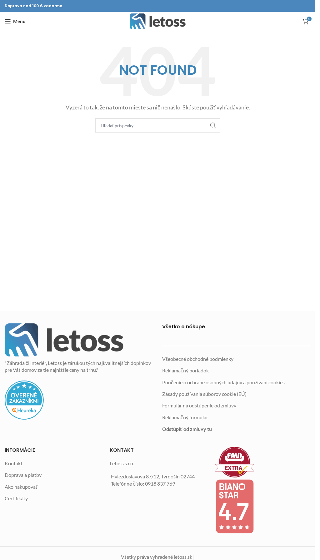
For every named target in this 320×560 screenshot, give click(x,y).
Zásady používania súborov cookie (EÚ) (204, 394)
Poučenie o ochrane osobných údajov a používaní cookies (223, 382)
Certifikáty (16, 498)
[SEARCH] (213, 125)
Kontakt (13, 463)
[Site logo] (157, 21)
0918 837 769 (160, 484)
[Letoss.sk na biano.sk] (263, 506)
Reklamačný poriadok (185, 370)
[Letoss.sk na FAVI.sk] (263, 462)
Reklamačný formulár (185, 417)
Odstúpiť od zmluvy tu (187, 429)
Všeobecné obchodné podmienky (197, 359)
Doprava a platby (23, 475)
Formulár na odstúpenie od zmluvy (199, 405)
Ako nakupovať (21, 487)
